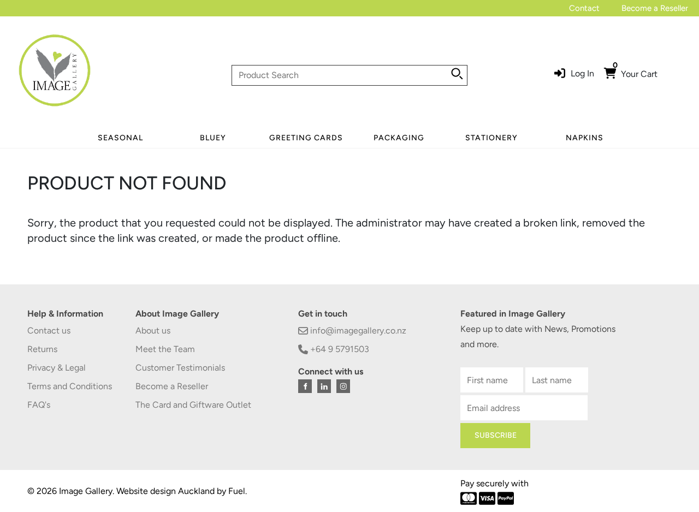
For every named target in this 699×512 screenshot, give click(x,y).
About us (152, 330)
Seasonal (120, 137)
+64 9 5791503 (338, 349)
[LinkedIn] (324, 386)
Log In (582, 73)
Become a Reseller (654, 8)
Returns (42, 349)
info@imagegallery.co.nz (357, 330)
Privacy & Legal (56, 367)
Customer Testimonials (180, 367)
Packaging (399, 137)
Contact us (48, 330)
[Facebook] (305, 386)
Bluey (213, 137)
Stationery (491, 137)
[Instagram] (343, 386)
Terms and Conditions (69, 386)
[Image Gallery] (54, 74)
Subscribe (496, 435)
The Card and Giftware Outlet (193, 405)
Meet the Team (165, 349)
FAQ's (38, 405)
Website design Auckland (165, 491)
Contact (584, 8)
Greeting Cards (306, 137)
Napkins (584, 137)
